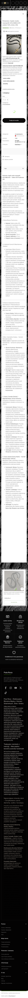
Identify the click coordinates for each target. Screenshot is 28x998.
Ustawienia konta (5, 944)
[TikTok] (6, 693)
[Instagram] (11, 688)
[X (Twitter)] (20, 688)
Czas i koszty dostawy (6, 956)
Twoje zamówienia (5, 942)
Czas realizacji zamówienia (7, 959)
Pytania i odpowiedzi (6, 930)
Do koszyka (14, 602)
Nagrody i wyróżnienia (6, 983)
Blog (2, 978)
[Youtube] (16, 688)
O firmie (3, 981)
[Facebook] (6, 688)
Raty (2, 934)
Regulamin (3, 932)
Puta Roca (3, 8)
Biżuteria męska (10, 8)
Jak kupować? (4, 968)
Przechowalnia (4, 946)
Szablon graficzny (8, 996)
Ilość (3, 96)
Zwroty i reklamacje (6, 927)
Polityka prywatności (6, 966)
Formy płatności (5, 954)
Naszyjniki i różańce (20, 8)
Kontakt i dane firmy (6, 976)
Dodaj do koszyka (14, 120)
